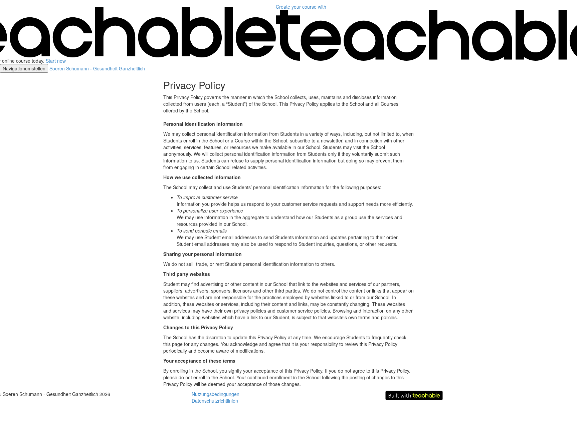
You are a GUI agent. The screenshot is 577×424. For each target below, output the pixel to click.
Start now (56, 60)
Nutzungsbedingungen (215, 394)
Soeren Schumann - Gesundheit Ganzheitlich (97, 68)
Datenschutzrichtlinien (215, 400)
